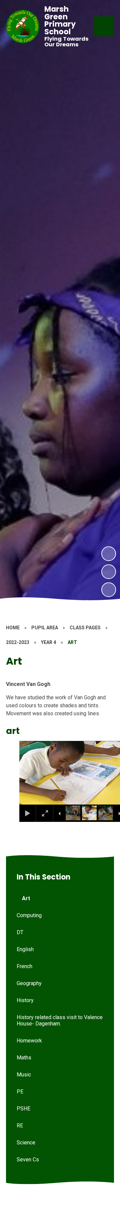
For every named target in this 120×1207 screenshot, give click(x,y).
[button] (33, 773)
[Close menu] (104, 26)
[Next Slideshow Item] (108, 553)
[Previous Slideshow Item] (108, 571)
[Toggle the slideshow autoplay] (108, 589)
